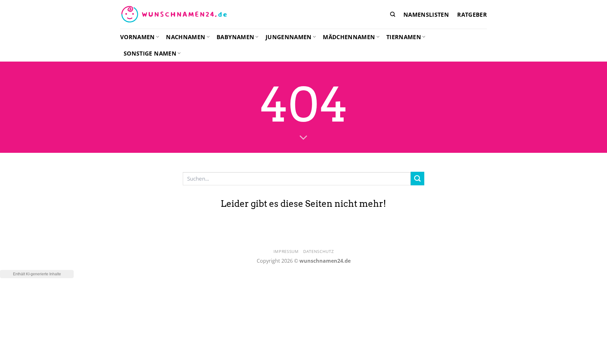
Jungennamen (289, 37)
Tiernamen (403, 37)
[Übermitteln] (417, 178)
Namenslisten (426, 14)
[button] (392, 14)
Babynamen (235, 37)
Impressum (286, 251)
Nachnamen (185, 37)
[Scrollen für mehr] (303, 138)
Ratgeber (472, 14)
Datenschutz (318, 251)
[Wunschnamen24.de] (174, 14)
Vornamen (137, 37)
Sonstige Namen (150, 53)
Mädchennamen (349, 37)
